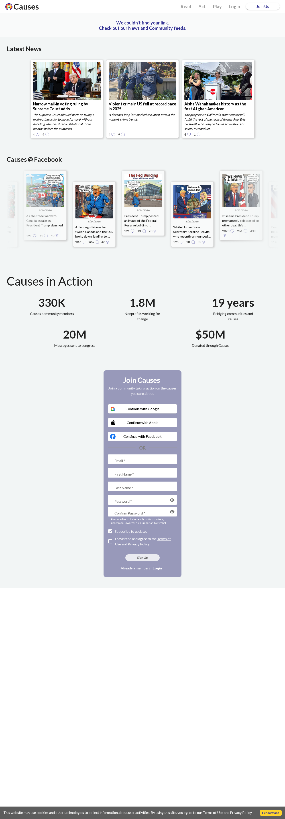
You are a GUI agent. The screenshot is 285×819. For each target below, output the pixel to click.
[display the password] (172, 500)
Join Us (262, 6)
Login (157, 568)
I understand (270, 813)
